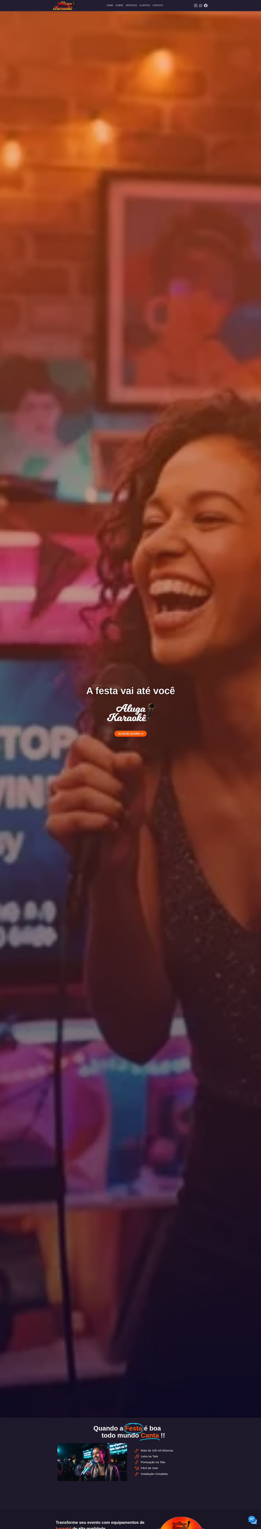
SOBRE (119, 5)
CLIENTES (144, 5)
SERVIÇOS (131, 5)
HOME (110, 5)
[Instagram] (195, 5)
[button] (252, 1520)
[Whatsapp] (200, 5)
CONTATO (158, 5)
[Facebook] (206, 5)
